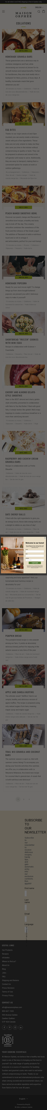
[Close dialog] (45, 538)
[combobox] (34, 560)
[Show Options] (43, 560)
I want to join (35, 562)
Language (27, 558)
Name (26, 553)
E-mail (27, 549)
